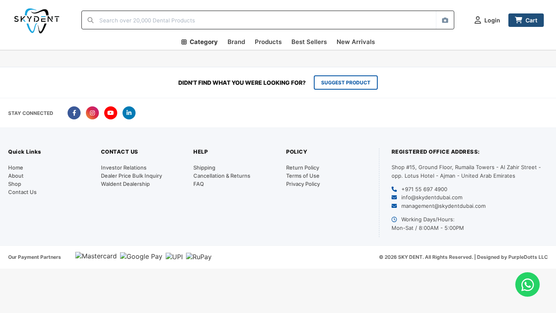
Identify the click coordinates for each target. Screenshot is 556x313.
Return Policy (302, 167)
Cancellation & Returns (221, 175)
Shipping (204, 167)
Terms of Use (303, 175)
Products (268, 42)
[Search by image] (445, 20)
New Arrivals (356, 42)
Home (15, 167)
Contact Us (22, 192)
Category (204, 42)
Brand (236, 42)
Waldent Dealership (125, 184)
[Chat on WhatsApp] (527, 284)
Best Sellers (309, 42)
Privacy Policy (303, 184)
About (16, 175)
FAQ (198, 184)
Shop (14, 184)
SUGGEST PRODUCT (345, 82)
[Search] (90, 20)
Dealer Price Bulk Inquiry (131, 175)
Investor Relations (124, 167)
